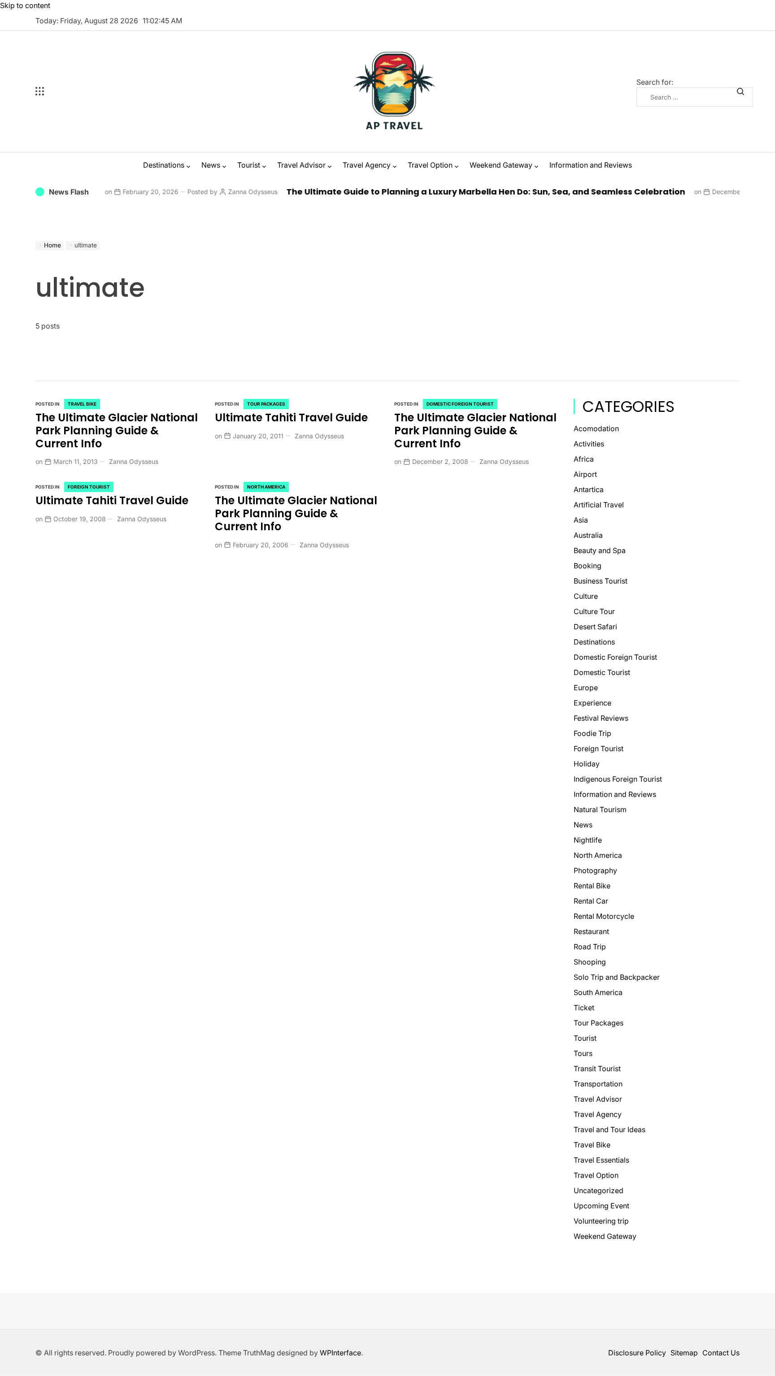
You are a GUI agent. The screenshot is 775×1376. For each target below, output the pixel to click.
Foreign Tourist (89, 486)
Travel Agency (367, 164)
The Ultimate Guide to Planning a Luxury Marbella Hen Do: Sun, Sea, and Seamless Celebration (451, 191)
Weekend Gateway (501, 164)
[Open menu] (93, 91)
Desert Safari (595, 626)
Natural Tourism (600, 809)
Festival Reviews (601, 718)
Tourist (248, 164)
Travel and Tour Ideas (609, 1129)
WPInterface (340, 1352)
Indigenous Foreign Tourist (618, 779)
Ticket (584, 1007)
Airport (585, 474)
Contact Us (721, 1352)
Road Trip (590, 946)
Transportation (598, 1083)
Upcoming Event (601, 1205)
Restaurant (591, 931)
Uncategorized (598, 1190)
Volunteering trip (601, 1220)
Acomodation (596, 428)
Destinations (163, 164)
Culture (586, 596)
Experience (592, 702)
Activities (589, 443)
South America (598, 992)
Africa (584, 458)
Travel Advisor (301, 164)
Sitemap (684, 1352)
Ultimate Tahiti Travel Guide (291, 417)
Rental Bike (592, 885)
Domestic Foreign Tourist (460, 404)
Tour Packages (266, 404)
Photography (595, 870)
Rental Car (591, 900)
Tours (583, 1053)
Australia (588, 535)
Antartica (589, 489)
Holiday (587, 763)
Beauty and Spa (600, 550)
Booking (587, 565)
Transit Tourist (597, 1068)
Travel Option (430, 164)
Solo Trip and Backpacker (617, 977)
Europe (586, 687)
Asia (581, 519)
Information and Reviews (590, 164)
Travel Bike (82, 404)
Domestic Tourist (602, 672)
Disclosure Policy (637, 1352)
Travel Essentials (601, 1159)
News (210, 164)
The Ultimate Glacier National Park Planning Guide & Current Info (116, 430)
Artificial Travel (599, 504)
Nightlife (588, 839)
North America (266, 486)
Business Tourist (600, 580)
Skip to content (25, 5)
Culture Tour (594, 611)
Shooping (590, 961)
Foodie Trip (592, 733)
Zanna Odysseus (218, 191)
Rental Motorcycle (604, 916)
